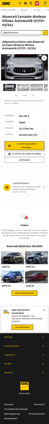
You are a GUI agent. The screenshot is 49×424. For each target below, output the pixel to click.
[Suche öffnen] (20, 3)
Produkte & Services (11, 346)
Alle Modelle (24, 160)
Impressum (9, 404)
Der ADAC (7, 364)
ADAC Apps (8, 337)
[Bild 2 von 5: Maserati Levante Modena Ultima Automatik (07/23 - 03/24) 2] (23, 87)
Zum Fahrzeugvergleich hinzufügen (26, 146)
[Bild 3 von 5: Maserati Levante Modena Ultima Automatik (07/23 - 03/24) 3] (36, 87)
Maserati (24, 10)
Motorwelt (8, 372)
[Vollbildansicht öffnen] (44, 58)
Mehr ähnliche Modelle (24, 293)
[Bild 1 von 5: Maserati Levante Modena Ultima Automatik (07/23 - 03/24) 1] (9, 87)
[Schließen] (44, 310)
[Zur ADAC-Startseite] (6, 3)
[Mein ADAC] (25, 3)
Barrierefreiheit (10, 418)
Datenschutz (39, 404)
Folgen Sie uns (9, 355)
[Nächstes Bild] (33, 95)
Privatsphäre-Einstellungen (16, 409)
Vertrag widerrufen (36, 414)
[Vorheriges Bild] (16, 95)
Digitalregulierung (12, 414)
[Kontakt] (30, 3)
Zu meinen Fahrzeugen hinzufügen (26, 154)
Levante (36, 10)
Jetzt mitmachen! (22, 327)
